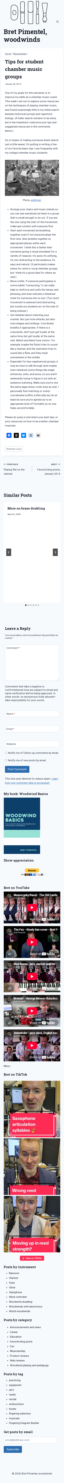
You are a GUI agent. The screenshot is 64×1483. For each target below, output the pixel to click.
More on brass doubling (26, 508)
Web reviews (17, 1360)
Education (16, 1336)
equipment (15, 1385)
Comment (13, 647)
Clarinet (13, 1277)
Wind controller (18, 1296)
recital (12, 1399)
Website (11, 744)
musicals (14, 1418)
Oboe (12, 1287)
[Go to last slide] (8, 552)
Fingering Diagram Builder (24, 1423)
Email (10, 728)
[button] (32, 1109)
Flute (12, 1282)
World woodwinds (19, 1311)
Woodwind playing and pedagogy (29, 1365)
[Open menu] (57, 21)
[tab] (26, 605)
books (12, 1408)
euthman (36, 200)
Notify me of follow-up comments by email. (33, 752)
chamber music (14, 449)
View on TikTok (34, 1258)
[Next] (55, 552)
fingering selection (20, 1413)
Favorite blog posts (21, 1341)
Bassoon (14, 1273)
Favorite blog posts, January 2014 (48, 469)
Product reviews (19, 1355)
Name (10, 713)
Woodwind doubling (20, 1301)
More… (7, 1066)
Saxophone (15, 1292)
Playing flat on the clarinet (14, 469)
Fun (12, 1346)
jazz (11, 1389)
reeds (12, 1394)
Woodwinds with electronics (25, 1306)
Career (14, 1332)
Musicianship (17, 1351)
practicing (15, 1380)
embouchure (16, 1404)
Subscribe (13, 1449)
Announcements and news (25, 1327)
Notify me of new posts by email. (27, 760)
